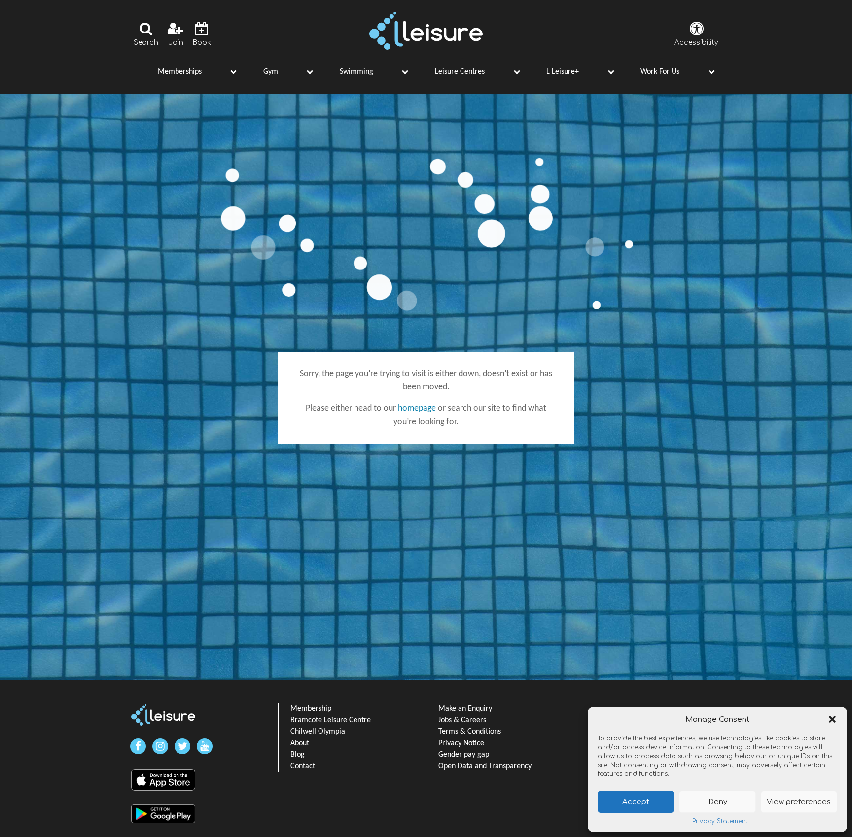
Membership (310, 709)
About (299, 743)
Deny (717, 802)
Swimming (356, 72)
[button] (832, 719)
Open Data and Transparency (485, 766)
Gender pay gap (463, 755)
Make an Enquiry (465, 709)
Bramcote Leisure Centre (330, 720)
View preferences (799, 802)
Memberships (180, 72)
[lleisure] (163, 715)
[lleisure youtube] (205, 746)
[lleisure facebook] (138, 746)
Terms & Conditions (469, 732)
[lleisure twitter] (182, 746)
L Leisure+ (562, 72)
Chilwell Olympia (317, 732)
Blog (297, 755)
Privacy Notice (461, 743)
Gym (270, 72)
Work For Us (659, 72)
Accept (635, 802)
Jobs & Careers (462, 720)
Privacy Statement (719, 821)
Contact (302, 766)
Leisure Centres (460, 72)
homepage (417, 408)
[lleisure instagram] (160, 746)
